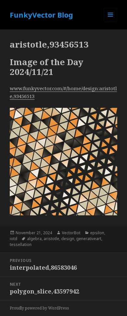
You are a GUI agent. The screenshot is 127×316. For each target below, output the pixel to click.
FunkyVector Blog (41, 15)
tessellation (21, 244)
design (67, 238)
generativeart (88, 238)
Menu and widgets (110, 21)
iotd (13, 238)
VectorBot (71, 233)
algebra (34, 238)
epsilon (97, 233)
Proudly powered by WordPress (39, 308)
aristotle (51, 238)
